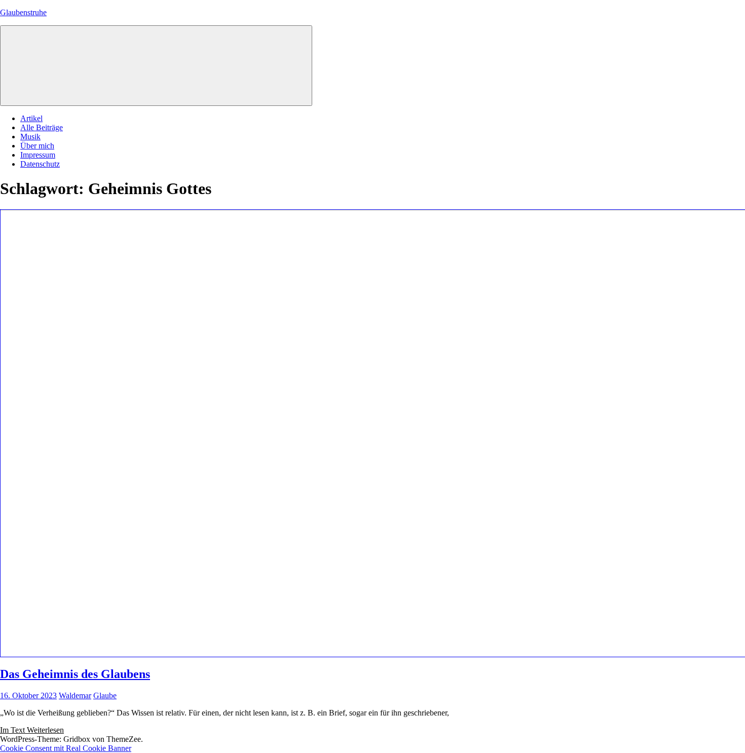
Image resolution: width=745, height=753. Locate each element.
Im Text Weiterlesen (32, 730)
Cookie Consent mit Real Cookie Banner (65, 748)
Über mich (37, 145)
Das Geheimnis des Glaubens (75, 674)
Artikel (31, 118)
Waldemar (75, 695)
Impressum (37, 154)
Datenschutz (40, 164)
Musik (30, 136)
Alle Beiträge (41, 127)
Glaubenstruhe (23, 12)
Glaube (105, 695)
